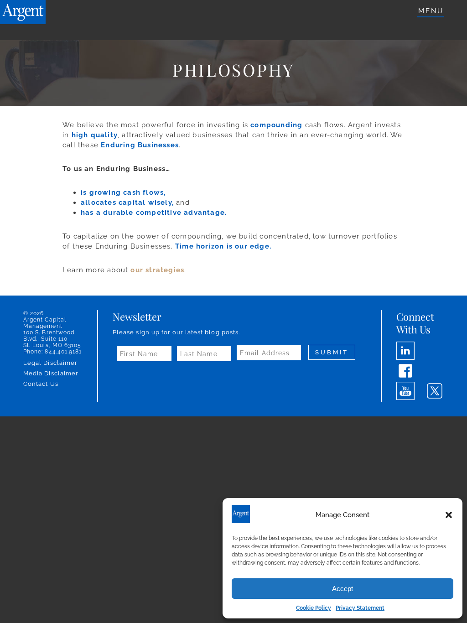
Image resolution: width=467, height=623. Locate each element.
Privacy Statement (360, 608)
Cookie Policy (313, 608)
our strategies (157, 270)
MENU (430, 11)
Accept (342, 588)
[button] (448, 514)
